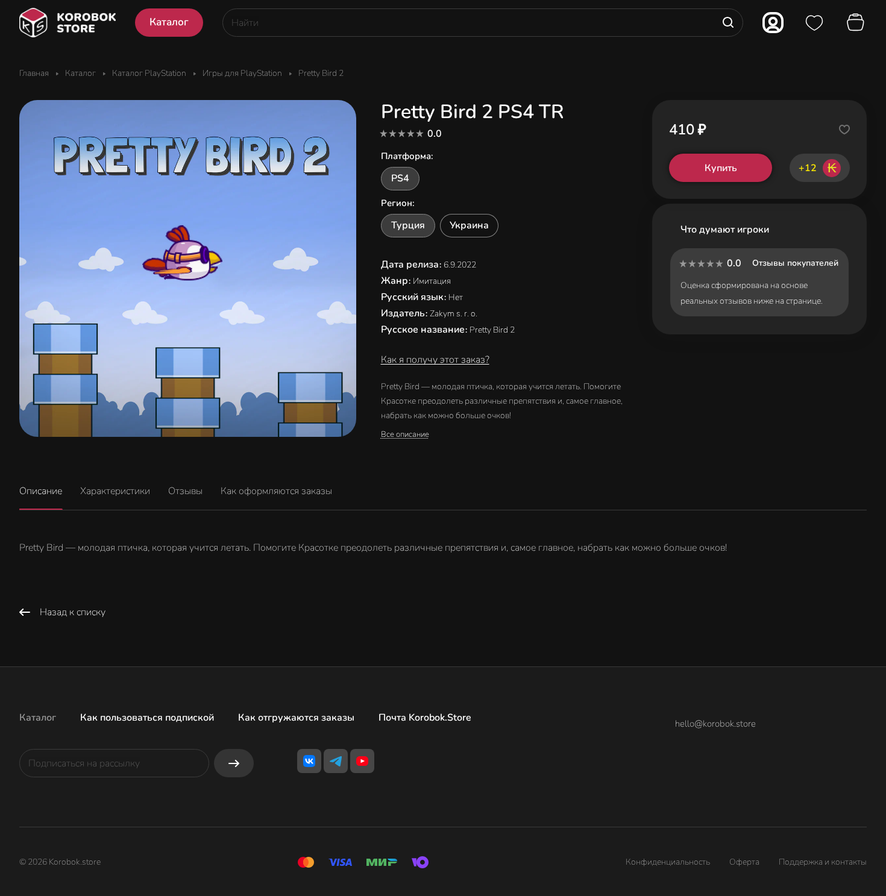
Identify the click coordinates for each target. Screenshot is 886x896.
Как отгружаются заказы (296, 717)
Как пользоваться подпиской (147, 717)
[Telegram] (336, 761)
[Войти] (773, 22)
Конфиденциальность (668, 862)
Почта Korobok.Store (425, 717)
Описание (40, 491)
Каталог (37, 717)
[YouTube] (362, 761)
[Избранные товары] (814, 23)
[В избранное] (844, 129)
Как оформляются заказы (276, 491)
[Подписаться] (234, 763)
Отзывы (185, 491)
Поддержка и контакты (823, 862)
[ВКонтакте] (309, 761)
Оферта (744, 862)
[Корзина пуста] (857, 23)
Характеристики (115, 491)
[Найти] (728, 22)
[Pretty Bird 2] (187, 268)
